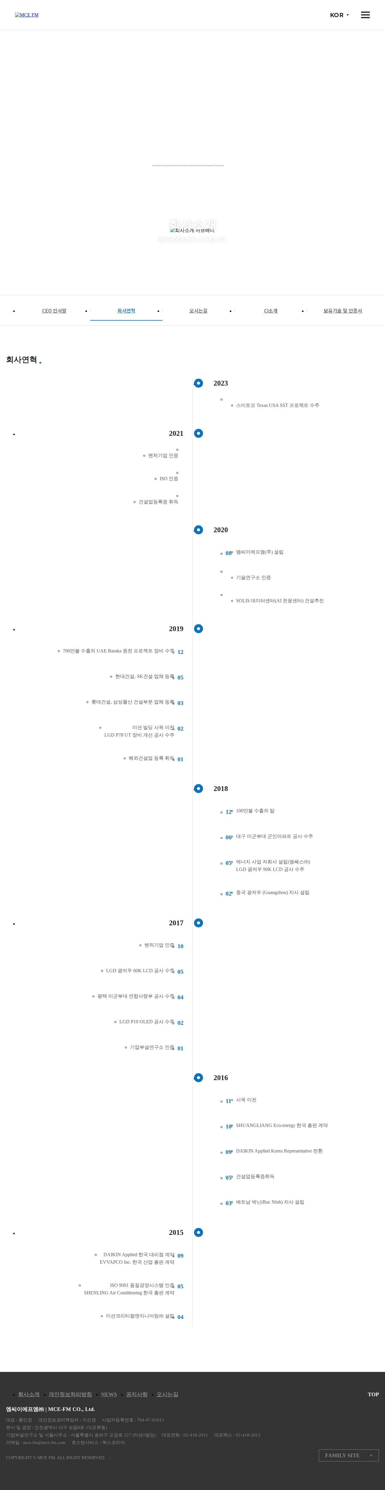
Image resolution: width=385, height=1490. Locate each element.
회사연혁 (126, 310)
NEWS (109, 1394)
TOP (373, 1394)
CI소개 (271, 310)
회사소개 (29, 1394)
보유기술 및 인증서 (343, 310)
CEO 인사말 (54, 310)
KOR (336, 14)
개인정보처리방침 (70, 1394)
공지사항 (137, 1394)
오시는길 (198, 310)
